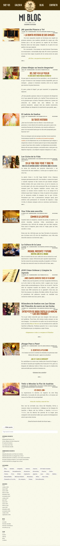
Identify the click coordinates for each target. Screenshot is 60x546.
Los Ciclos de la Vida (7, 445)
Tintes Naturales (39, 387)
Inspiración (44, 31)
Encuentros (41, 158)
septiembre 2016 (6, 514)
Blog (42, 5)
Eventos (39, 69)
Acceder (4, 522)
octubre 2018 (5, 487)
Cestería (28, 468)
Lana (22, 159)
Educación (6, 471)
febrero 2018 (5, 492)
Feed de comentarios (7, 525)
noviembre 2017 (6, 496)
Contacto (53, 5)
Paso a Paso (45, 476)
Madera (54, 474)
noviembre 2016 (6, 511)
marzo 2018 (5, 490)
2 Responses (55, 32)
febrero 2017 (5, 505)
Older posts (8, 427)
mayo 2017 (5, 502)
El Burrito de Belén (18, 454)
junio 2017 (4, 500)
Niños (37, 476)
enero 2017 (5, 507)
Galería (18, 5)
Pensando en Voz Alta (50, 31)
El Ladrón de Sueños (7, 443)
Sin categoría (22, 479)
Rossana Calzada (6, 459)
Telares (30, 479)
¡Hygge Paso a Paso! (18, 455)
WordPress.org (6, 527)
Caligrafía (19, 468)
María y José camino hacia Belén (22, 457)
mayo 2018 (5, 489)
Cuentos (35, 468)
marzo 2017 (5, 503)
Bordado (12, 468)
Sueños (6, 5)
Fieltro (48, 158)
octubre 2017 (5, 498)
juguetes (35, 474)
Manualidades (8, 476)
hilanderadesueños (32, 31)
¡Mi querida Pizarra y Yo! (8, 439)
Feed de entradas (6, 523)
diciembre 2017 (6, 494)
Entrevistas (47, 246)
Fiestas (6, 474)
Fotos (40, 31)
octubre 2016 (5, 513)
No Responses (55, 116)
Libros (44, 345)
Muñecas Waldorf (19, 476)
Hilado (22, 248)
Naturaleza (25, 159)
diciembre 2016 (6, 509)
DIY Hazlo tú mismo (43, 385)
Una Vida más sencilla (7, 446)
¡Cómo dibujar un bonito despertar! (10, 441)
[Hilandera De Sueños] (30, 6)
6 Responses (55, 347)
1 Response (55, 309)
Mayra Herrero (34, 323)
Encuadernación (17, 471)
